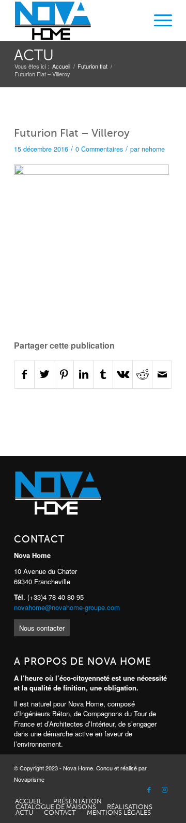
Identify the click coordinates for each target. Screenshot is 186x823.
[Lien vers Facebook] (149, 790)
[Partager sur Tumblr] (103, 374)
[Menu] (158, 20)
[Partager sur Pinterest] (63, 374)
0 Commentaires (99, 149)
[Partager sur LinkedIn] (83, 374)
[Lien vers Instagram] (164, 790)
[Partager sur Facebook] (24, 374)
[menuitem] (158, 20)
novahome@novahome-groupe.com (67, 607)
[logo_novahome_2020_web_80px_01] (77, 20)
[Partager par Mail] (162, 374)
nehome (153, 149)
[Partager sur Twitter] (44, 374)
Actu (34, 55)
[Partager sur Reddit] (142, 374)
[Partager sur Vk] (122, 374)
